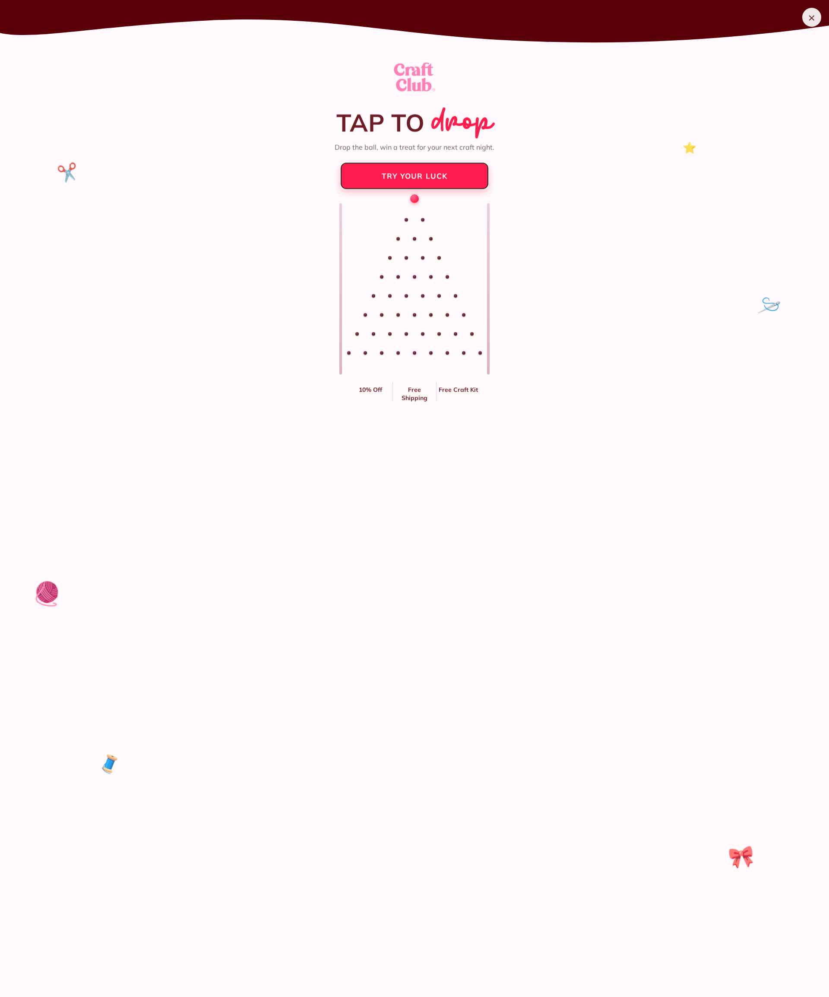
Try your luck (414, 175)
